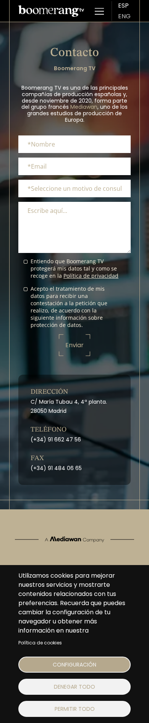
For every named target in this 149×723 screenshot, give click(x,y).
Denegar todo (74, 687)
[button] (99, 11)
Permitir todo (75, 709)
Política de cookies (40, 642)
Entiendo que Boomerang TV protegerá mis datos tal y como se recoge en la (74, 268)
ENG (124, 16)
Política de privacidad (90, 275)
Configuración (74, 664)
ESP (123, 5)
